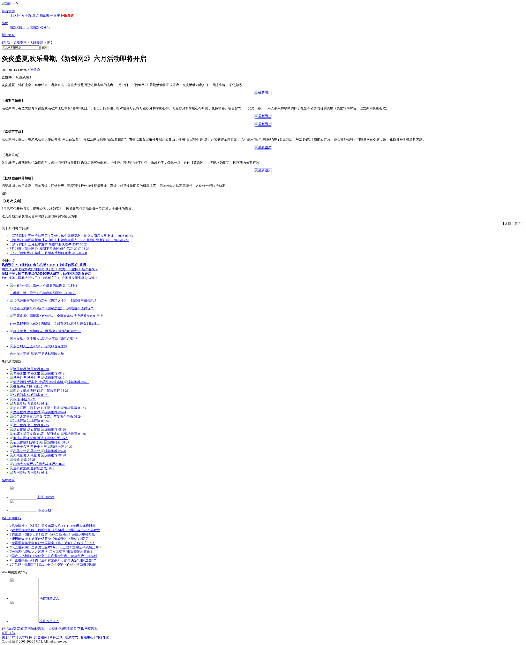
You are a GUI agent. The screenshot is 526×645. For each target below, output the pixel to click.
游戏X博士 (17, 27)
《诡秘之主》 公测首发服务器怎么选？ (69, 278)
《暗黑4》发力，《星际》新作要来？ (71, 269)
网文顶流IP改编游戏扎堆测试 (23, 269)
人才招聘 (25, 637)
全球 (13, 15)
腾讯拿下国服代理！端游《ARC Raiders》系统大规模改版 (53, 534)
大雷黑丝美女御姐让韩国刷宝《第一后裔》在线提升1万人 (53, 543)
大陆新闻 (36, 42)
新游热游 (8, 11)
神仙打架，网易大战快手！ (21, 278)
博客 (73, 628)
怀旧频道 (67, 15)
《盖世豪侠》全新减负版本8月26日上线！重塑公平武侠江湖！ (57, 547)
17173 (6, 42)
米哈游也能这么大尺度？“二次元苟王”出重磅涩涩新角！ (52, 551)
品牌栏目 (8, 480)
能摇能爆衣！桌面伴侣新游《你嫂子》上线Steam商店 (50, 538)
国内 (20, 15)
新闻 (20, 628)
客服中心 (86, 637)
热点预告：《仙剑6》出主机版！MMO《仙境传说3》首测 (44, 265)
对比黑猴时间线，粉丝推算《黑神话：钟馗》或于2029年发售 (56, 530)
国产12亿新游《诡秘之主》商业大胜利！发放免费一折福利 (54, 556)
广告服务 (40, 637)
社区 (59, 628)
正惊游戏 (32, 27)
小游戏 (50, 628)
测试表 (44, 15)
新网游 (29, 628)
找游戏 (40, 628)
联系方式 (71, 637)
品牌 (5, 23)
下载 (80, 628)
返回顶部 (8, 633)
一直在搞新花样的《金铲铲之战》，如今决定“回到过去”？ (54, 560)
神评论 (35, 69)
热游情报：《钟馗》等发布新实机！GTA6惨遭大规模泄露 (54, 526)
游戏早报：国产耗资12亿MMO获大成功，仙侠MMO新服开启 (46, 273)
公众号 (45, 27)
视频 (66, 628)
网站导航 (102, 637)
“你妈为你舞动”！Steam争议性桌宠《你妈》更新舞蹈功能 (54, 564)
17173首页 (9, 628)
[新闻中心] (10, 3)
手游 (28, 15)
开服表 (55, 15)
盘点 (35, 15)
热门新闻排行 (11, 518)
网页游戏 (91, 628)
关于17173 (9, 637)
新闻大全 (8, 35)
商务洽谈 (56, 637)
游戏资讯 (20, 42)
